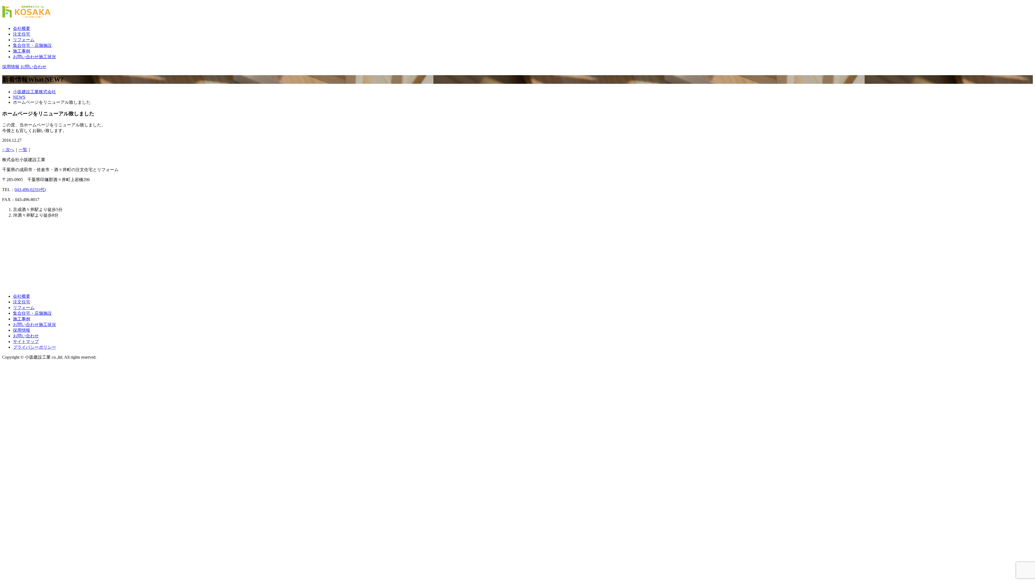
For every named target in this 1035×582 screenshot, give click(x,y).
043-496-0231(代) (30, 189)
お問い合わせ (26, 336)
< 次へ (8, 149)
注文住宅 (21, 34)
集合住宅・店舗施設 (32, 45)
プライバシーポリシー (34, 347)
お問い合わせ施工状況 (34, 56)
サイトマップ (26, 341)
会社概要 (21, 28)
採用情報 (21, 330)
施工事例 (21, 51)
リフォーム (23, 39)
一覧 (23, 149)
